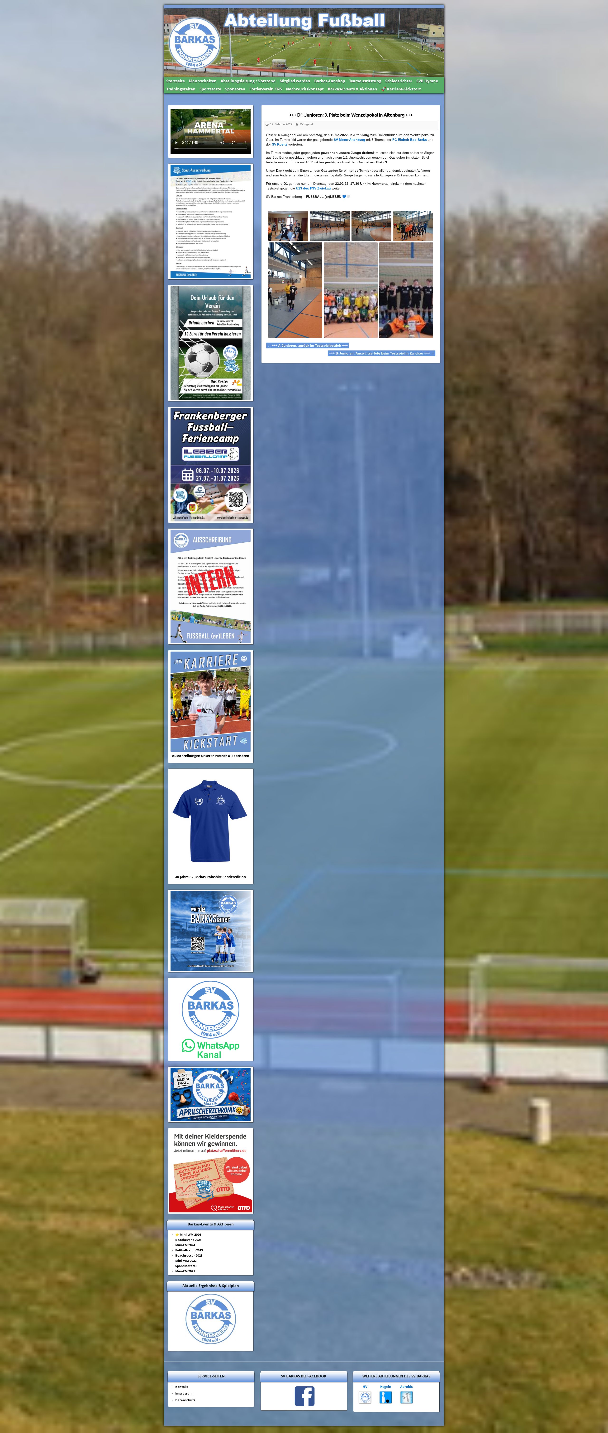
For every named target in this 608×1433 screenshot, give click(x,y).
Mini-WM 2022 (185, 1260)
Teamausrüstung (365, 81)
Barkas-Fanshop (329, 81)
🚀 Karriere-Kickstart (401, 89)
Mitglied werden (295, 81)
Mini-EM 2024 (185, 1245)
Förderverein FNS (265, 89)
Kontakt (181, 1387)
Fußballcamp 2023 (189, 1250)
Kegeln (385, 1386)
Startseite (175, 81)
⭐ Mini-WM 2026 (188, 1234)
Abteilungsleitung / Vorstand (248, 81)
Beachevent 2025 (188, 1240)
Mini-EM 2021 (185, 1271)
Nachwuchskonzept (305, 89)
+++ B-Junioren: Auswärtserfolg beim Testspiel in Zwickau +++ (381, 353)
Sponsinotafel (186, 1266)
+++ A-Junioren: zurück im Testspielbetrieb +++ (307, 345)
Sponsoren (235, 89)
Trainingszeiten (180, 89)
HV (365, 1386)
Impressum (184, 1393)
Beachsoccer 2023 (188, 1255)
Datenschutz (185, 1400)
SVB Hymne (427, 81)
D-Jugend (306, 124)
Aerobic (406, 1386)
